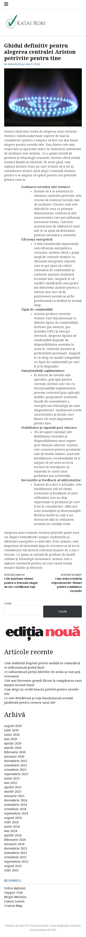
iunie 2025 (12, 778)
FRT (53, 929)
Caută (7, 603)
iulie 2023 (11, 870)
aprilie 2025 (13, 787)
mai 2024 (10, 831)
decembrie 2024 (15, 800)
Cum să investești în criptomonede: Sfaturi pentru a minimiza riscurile (66, 583)
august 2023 (13, 866)
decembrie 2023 (15, 848)
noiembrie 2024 (15, 804)
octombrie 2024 (15, 809)
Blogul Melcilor (15, 897)
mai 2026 (10, 739)
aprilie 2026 (13, 743)
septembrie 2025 (16, 774)
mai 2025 (10, 782)
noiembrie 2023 (15, 852)
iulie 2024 (11, 822)
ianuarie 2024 (14, 844)
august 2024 (13, 817)
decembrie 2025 (15, 761)
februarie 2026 (15, 752)
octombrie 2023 (15, 857)
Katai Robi (14, 64)
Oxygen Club (13, 892)
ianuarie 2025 (14, 796)
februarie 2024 (15, 839)
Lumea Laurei (14, 901)
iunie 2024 (12, 826)
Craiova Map (13, 905)
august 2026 (13, 726)
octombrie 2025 (15, 769)
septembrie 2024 (16, 813)
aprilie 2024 (13, 835)
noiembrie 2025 (15, 765)
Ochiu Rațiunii (14, 888)
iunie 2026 (12, 734)
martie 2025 (12, 791)
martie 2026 (12, 747)
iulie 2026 (11, 730)
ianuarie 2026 (14, 756)
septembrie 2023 (16, 861)
